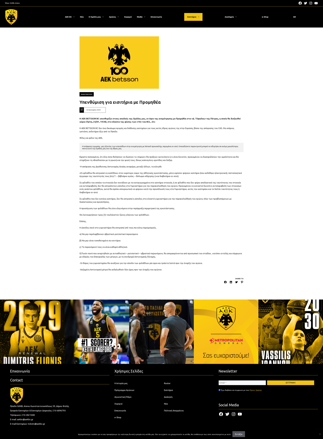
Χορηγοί (128, 17)
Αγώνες (112, 17)
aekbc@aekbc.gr (25, 419)
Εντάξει (238, 434)
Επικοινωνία (156, 17)
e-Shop (265, 17)
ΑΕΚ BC (68, 17)
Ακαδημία (229, 17)
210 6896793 (59, 410)
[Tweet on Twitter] (236, 283)
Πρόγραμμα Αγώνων (124, 390)
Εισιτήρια (191, 17)
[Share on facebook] (225, 283)
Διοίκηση (168, 397)
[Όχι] (320, 434)
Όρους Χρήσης (256, 390)
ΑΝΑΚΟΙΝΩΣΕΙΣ (86, 94)
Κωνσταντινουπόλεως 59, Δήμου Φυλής (50, 406)
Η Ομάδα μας (95, 17)
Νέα (82, 17)
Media (139, 17)
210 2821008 (28, 415)
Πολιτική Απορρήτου (174, 410)
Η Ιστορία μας (121, 383)
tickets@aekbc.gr (36, 424)
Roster (167, 383)
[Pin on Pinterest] (242, 283)
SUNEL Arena (15, 3)
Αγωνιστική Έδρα (122, 397)
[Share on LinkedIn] (230, 283)
